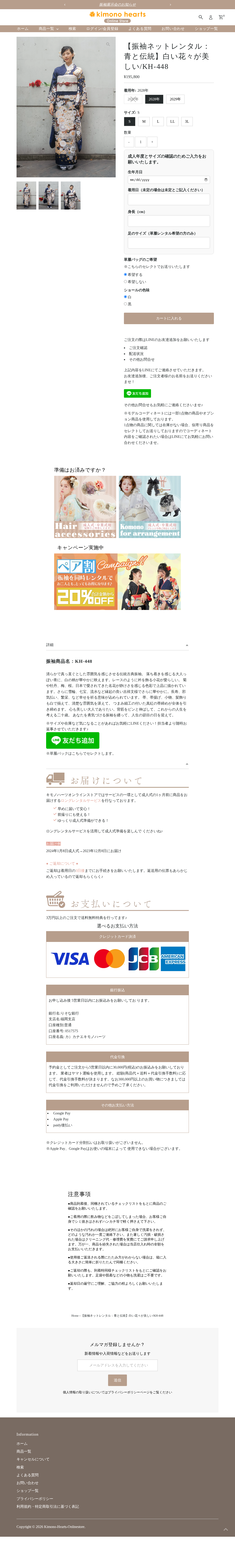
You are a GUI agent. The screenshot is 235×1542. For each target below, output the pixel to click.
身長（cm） (137, 212)
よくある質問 (139, 29)
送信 (117, 1380)
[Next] (35, 44)
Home (75, 1315)
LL (172, 121)
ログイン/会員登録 (102, 29)
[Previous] (24, 44)
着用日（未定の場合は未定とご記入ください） (166, 190)
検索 (72, 29)
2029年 (175, 99)
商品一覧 (47, 29)
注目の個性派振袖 (127, 4)
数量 (127, 132)
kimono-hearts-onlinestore (64, 1527)
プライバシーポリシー (35, 1499)
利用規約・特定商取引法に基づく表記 (48, 1506)
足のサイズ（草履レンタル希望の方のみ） (163, 233)
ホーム (22, 29)
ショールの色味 (137, 290)
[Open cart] (220, 17)
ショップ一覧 (206, 29)
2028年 (154, 99)
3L (187, 121)
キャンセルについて (33, 1459)
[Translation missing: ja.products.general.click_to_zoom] (108, 44)
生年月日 (135, 172)
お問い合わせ (173, 29)
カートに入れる (169, 318)
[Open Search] (201, 17)
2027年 (133, 99)
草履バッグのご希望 (140, 259)
